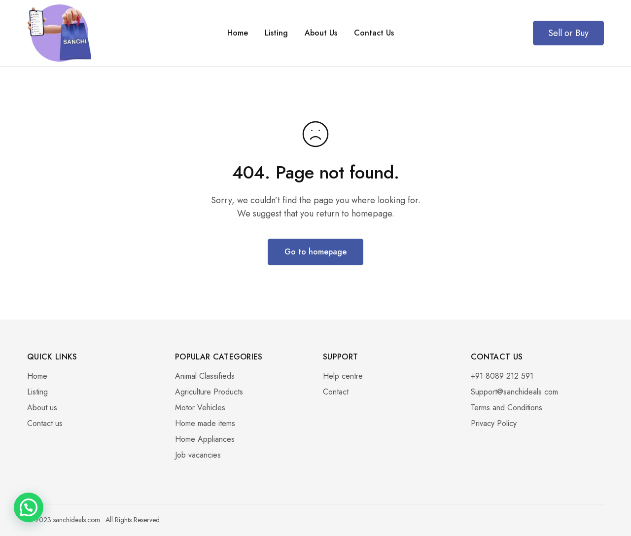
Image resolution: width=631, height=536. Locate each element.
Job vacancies (198, 455)
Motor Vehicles (200, 407)
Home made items (205, 423)
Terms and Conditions (506, 407)
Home (237, 33)
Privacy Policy (494, 423)
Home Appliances (205, 439)
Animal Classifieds (205, 376)
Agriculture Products (209, 391)
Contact (336, 391)
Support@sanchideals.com (514, 391)
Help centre (343, 376)
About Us (321, 33)
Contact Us (374, 33)
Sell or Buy (568, 33)
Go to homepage (315, 251)
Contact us (45, 423)
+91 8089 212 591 (502, 376)
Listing (276, 33)
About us (42, 407)
